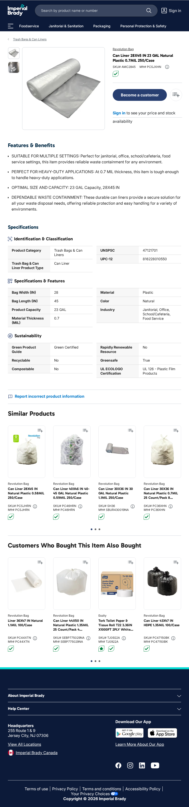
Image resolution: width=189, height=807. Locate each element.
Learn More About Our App (139, 744)
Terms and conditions (101, 788)
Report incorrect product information (49, 396)
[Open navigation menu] (10, 26)
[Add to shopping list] (40, 431)
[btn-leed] (101, 649)
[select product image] (14, 53)
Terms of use (36, 788)
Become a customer (140, 94)
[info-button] (167, 67)
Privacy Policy (65, 788)
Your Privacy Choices (90, 793)
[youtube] (155, 765)
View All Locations (24, 744)
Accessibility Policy (142, 788)
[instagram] (130, 765)
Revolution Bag (123, 49)
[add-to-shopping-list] (176, 95)
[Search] (148, 10)
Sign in (119, 112)
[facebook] (118, 765)
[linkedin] (142, 765)
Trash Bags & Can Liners (30, 39)
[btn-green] (116, 74)
